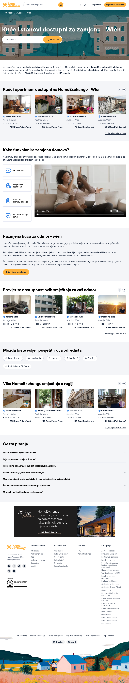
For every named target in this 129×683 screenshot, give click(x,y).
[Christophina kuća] (48, 312)
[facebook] (9, 566)
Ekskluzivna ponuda (109, 618)
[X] (9, 571)
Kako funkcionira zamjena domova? (19, 453)
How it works (106, 611)
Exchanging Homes (109, 581)
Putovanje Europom (109, 554)
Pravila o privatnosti (55, 636)
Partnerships (106, 624)
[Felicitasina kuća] (17, 112)
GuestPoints (59, 557)
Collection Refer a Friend (111, 587)
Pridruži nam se (37, 554)
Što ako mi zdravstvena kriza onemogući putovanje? (27, 485)
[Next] (124, 89)
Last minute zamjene (109, 557)
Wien (29, 13)
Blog (32, 557)
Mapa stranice (108, 636)
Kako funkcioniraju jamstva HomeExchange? (23, 472)
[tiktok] (19, 566)
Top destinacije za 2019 (110, 573)
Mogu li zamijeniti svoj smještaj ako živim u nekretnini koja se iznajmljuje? (36, 479)
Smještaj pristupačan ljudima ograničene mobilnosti (109, 565)
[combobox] (43, 5)
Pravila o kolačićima (74, 636)
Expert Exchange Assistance (108, 604)
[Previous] (119, 89)
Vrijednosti (58, 551)
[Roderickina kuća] (80, 112)
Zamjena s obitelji (108, 551)
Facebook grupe (108, 560)
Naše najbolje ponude (110, 570)
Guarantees (106, 590)
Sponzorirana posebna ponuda (110, 599)
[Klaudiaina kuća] (112, 112)
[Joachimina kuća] (48, 112)
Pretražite (54, 39)
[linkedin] (24, 566)
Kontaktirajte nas (84, 554)
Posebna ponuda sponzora (108, 577)
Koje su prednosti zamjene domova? (19, 459)
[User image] (26, 110)
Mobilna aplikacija (38, 560)
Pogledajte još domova (115, 133)
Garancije (58, 563)
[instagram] (14, 566)
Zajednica (35, 563)
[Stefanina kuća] (80, 312)
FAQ (79, 551)
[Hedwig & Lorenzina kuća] (48, 406)
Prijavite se (96, 5)
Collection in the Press (110, 584)
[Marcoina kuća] (112, 312)
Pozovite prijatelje (61, 566)
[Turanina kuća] (80, 406)
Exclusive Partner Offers (110, 608)
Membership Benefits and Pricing (110, 594)
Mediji (33, 566)
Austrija (20, 13)
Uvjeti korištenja (21, 636)
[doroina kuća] (112, 406)
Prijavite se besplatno (115, 5)
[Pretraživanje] (60, 4)
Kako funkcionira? (61, 554)
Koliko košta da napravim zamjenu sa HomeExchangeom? (29, 466)
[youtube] (14, 571)
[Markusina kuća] (17, 406)
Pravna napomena (92, 636)
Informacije (35, 551)
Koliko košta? (59, 560)
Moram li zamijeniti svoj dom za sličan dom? (23, 492)
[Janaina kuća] (17, 312)
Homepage (8, 13)
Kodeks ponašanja (37, 636)
